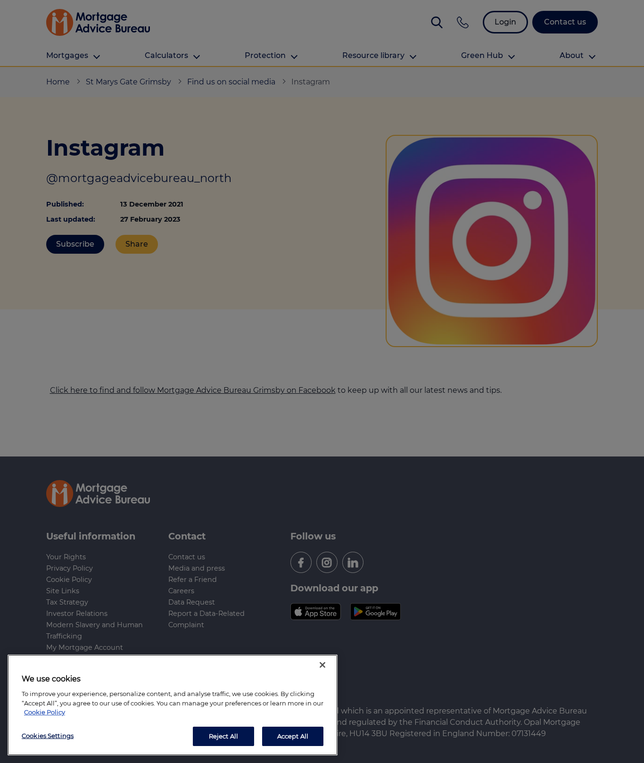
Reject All (223, 735)
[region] (173, 705)
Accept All (292, 735)
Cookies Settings (48, 735)
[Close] (322, 665)
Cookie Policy (44, 712)
